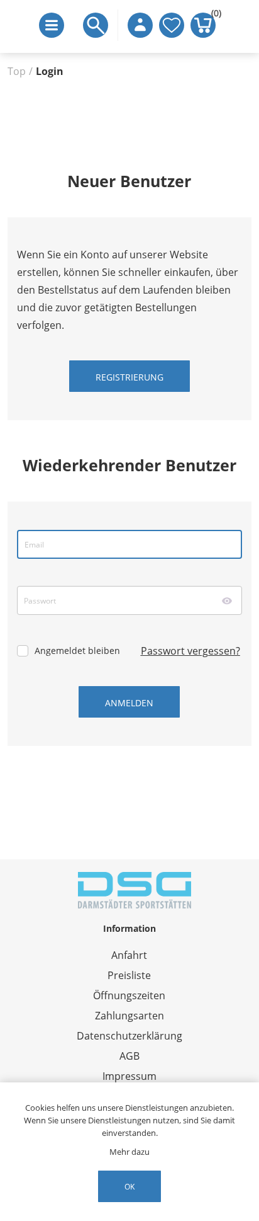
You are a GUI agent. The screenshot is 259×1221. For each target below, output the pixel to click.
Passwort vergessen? (190, 651)
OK (129, 1186)
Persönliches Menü (140, 25)
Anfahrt (129, 955)
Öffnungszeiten (129, 995)
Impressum (129, 1076)
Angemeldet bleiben (77, 650)
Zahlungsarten (129, 1016)
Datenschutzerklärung (129, 1036)
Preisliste (129, 975)
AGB (129, 1056)
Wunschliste (171, 25)
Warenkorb (213, 16)
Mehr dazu (129, 1151)
